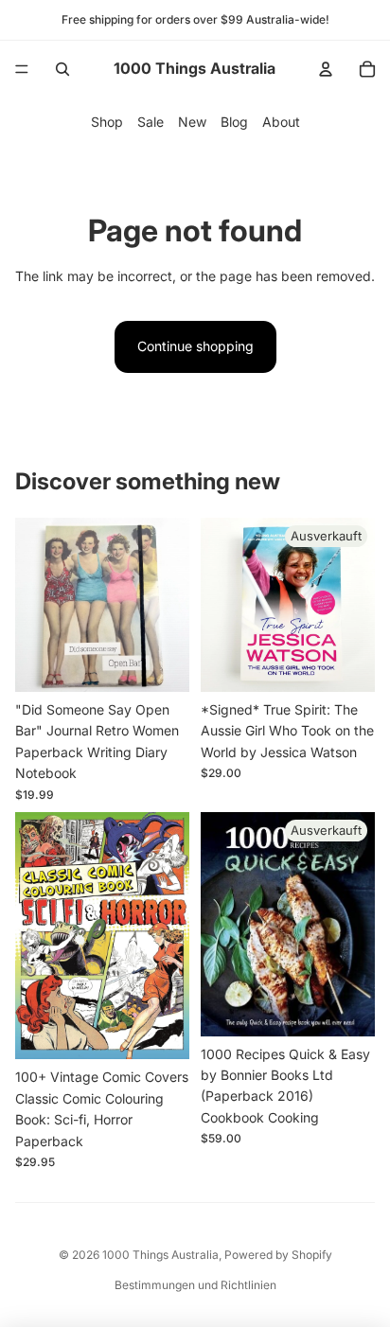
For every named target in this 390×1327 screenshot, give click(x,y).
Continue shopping (195, 346)
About (281, 122)
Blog (234, 122)
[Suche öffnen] (62, 69)
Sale (150, 122)
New (192, 122)
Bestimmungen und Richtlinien (195, 1285)
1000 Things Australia (160, 1254)
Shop (107, 122)
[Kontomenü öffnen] (325, 69)
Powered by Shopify (278, 1254)
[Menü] (22, 69)
